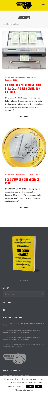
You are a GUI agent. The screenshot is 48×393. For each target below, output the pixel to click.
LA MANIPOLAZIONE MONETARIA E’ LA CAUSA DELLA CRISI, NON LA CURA (23, 88)
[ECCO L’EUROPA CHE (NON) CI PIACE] (24, 147)
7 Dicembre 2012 (34, 174)
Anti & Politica (11, 77)
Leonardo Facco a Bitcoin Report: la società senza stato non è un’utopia (21, 332)
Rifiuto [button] (39, 386)
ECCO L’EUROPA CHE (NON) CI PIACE (22, 181)
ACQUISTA (24, 281)
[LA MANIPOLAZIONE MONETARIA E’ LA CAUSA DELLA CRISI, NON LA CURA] (24, 51)
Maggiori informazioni (24, 390)
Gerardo (9, 331)
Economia (21, 77)
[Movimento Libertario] (24, 5)
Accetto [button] (30, 386)
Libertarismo (31, 77)
